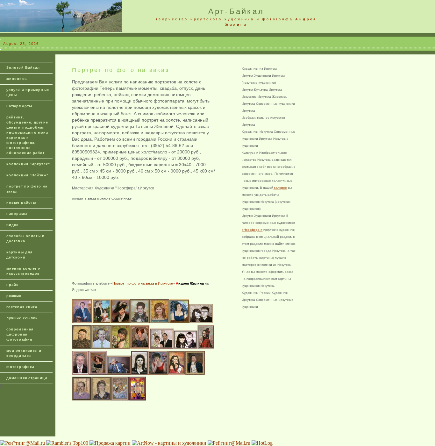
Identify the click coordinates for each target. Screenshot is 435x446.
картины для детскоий (19, 254)
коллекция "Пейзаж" (27, 175)
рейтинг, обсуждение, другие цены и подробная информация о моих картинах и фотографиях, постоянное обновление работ (27, 135)
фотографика (20, 367)
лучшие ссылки (22, 318)
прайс (12, 285)
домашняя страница (26, 378)
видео (12, 225)
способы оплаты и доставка (25, 238)
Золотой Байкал (23, 67)
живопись (16, 79)
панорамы (16, 214)
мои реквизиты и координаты (24, 353)
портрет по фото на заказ (26, 188)
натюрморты (19, 106)
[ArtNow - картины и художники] (169, 443)
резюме (14, 296)
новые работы (21, 202)
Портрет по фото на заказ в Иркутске (142, 283)
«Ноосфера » (252, 229)
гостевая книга (21, 307)
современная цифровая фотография (19, 334)
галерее (280, 187)
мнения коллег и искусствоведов (23, 270)
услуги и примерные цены (27, 92)
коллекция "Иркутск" (28, 164)
